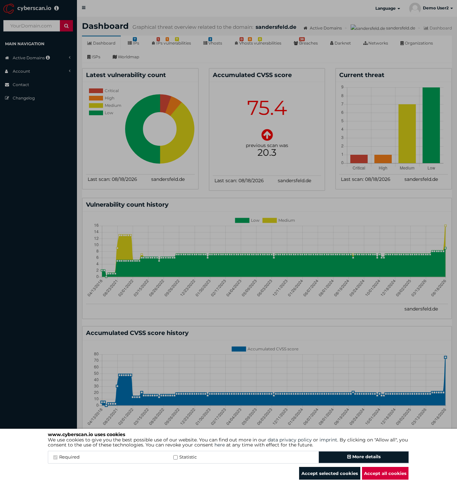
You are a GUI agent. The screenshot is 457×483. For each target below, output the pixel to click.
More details (366, 456)
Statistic (188, 457)
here (219, 445)
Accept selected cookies (329, 473)
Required (69, 457)
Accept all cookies (385, 473)
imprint (328, 440)
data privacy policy (290, 440)
